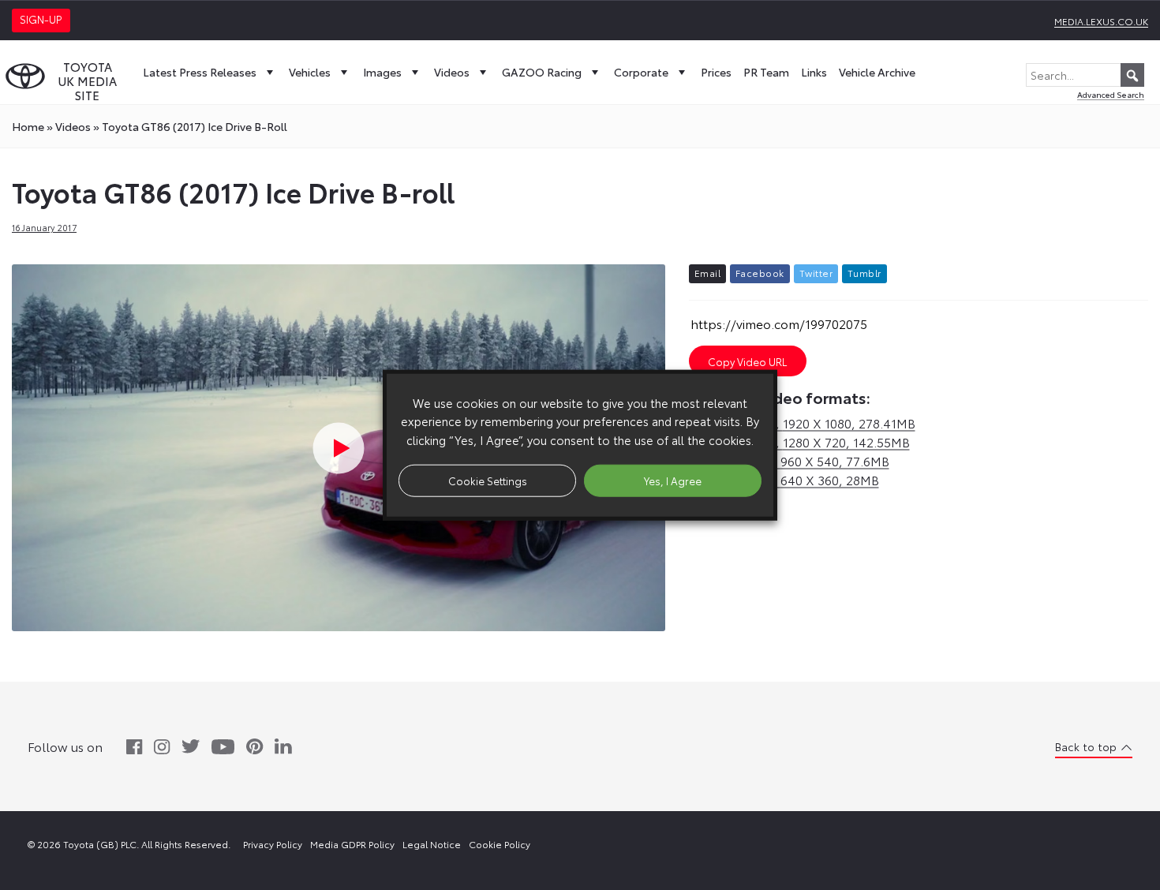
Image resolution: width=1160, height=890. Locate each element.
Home (28, 126)
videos (73, 126)
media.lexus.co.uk (1101, 21)
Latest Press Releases (199, 72)
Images (382, 72)
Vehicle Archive (877, 72)
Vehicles (310, 72)
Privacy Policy (272, 844)
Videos (452, 72)
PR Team (766, 72)
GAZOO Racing (542, 72)
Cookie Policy (499, 844)
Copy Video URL (747, 361)
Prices (716, 72)
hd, (802, 422)
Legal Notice (431, 844)
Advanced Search (1110, 94)
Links (814, 72)
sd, (789, 460)
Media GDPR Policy (352, 844)
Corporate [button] (641, 72)
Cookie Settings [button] (487, 480)
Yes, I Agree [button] (673, 480)
